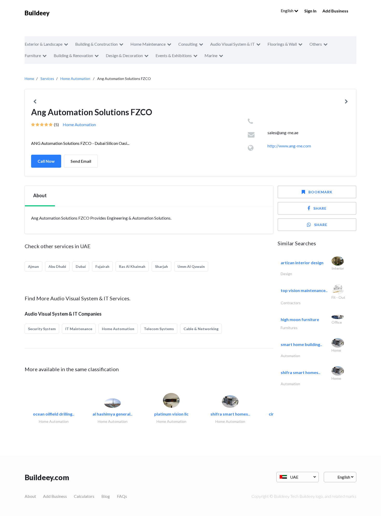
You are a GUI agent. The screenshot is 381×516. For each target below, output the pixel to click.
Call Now (46, 161)
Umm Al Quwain (191, 266)
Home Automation (75, 78)
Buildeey (37, 13)
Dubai (81, 266)
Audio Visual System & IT (232, 44)
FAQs (122, 496)
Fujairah (102, 266)
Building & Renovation (73, 55)
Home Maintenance (148, 44)
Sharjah (161, 266)
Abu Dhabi (57, 266)
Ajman (33, 266)
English (287, 10)
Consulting (187, 44)
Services (47, 78)
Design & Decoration (124, 55)
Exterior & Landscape (43, 44)
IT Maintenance (78, 329)
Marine (210, 55)
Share (320, 208)
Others (315, 44)
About (30, 496)
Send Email (80, 161)
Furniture (33, 55)
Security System (42, 329)
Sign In (310, 10)
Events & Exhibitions (174, 55)
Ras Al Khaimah (132, 266)
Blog (105, 496)
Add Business (335, 10)
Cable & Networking (201, 329)
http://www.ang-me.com (289, 145)
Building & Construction (96, 44)
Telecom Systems (159, 329)
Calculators (84, 496)
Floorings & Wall (282, 44)
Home (29, 78)
